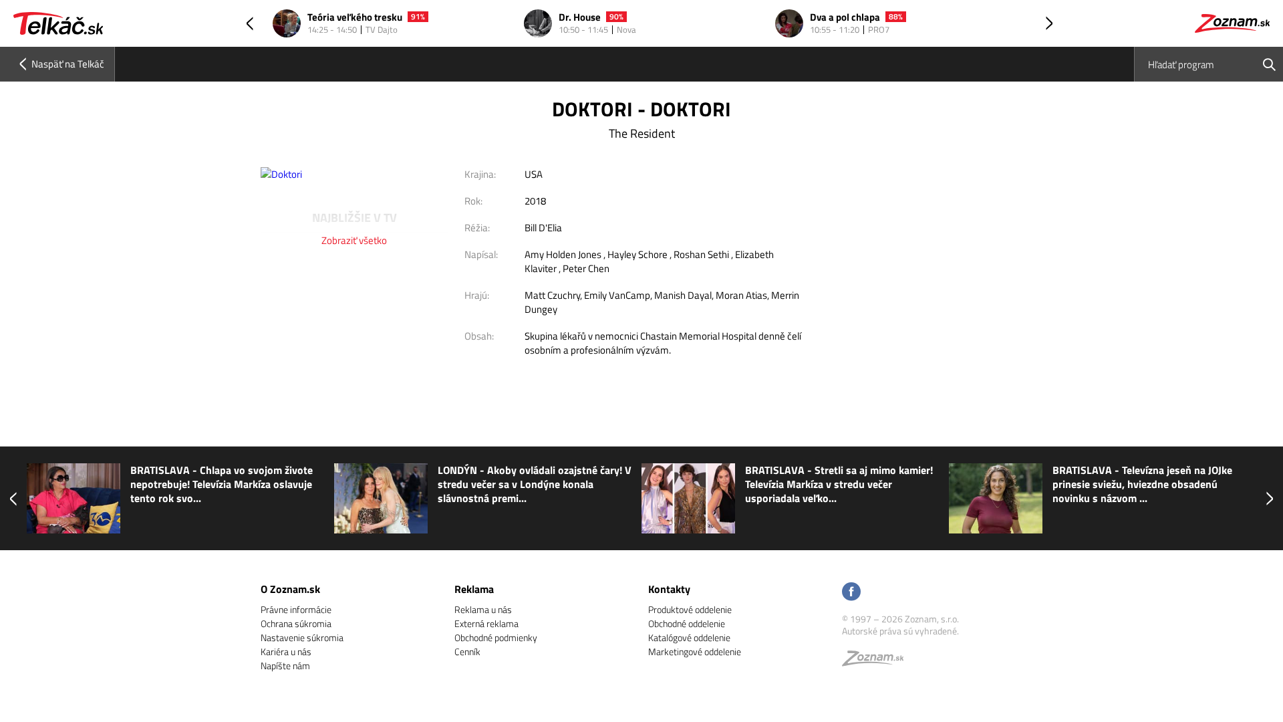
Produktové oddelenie (690, 609)
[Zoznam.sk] (877, 661)
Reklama (474, 589)
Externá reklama (486, 623)
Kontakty (669, 589)
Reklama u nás (483, 609)
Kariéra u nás (286, 651)
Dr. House (580, 17)
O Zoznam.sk (290, 589)
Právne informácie (296, 609)
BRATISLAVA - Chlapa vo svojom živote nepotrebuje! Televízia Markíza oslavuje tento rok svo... (221, 484)
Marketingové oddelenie (694, 651)
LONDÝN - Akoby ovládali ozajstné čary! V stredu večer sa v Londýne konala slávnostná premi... (534, 484)
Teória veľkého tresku (354, 17)
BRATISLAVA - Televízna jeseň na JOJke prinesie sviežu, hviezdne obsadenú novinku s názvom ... (1142, 484)
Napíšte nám (285, 665)
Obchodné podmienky (495, 637)
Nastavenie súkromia (302, 637)
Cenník (467, 651)
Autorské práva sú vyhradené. (900, 631)
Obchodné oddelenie (686, 623)
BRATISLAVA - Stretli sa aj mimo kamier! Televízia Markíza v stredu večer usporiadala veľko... (839, 484)
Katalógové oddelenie (689, 637)
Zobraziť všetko (354, 240)
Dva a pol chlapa (845, 17)
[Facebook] (851, 592)
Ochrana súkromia (296, 623)
